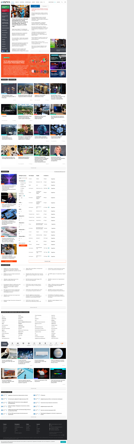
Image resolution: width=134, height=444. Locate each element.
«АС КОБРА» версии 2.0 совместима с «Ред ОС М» (56, 274)
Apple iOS (53, 317)
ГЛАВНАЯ (12, 2)
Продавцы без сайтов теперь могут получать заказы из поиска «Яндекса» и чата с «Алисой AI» (34, 274)
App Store (53, 315)
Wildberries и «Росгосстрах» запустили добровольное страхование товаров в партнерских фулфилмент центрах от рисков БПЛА (12, 270)
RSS (51, 425)
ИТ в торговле (4, 37)
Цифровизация (4, 25)
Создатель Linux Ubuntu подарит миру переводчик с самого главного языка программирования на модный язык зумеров (20, 49)
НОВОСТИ (17, 2)
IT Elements (43, 395)
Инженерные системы (39, 328)
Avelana (52, 320)
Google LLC (4, 320)
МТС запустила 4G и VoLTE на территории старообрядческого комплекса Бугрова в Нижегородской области (12, 290)
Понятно (63, 441)
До (19, 199)
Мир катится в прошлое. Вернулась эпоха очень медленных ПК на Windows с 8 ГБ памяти (39, 47)
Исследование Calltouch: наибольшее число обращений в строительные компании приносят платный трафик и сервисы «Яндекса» (12, 286)
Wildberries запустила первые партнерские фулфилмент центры (12, 274)
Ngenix (3, 330)
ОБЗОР (52, 39)
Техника (16, 430)
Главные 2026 (5, 20)
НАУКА (41, 2)
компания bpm (21, 326)
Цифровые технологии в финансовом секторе (18, 395)
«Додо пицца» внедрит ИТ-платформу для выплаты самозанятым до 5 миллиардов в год (20, 30)
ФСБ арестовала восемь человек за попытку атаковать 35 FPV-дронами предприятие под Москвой (40, 13)
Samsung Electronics (5, 338)
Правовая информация (55, 429)
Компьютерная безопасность (40, 330)
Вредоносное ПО (38, 323)
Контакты (28, 430)
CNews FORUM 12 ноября (4, 7)
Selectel (21, 190)
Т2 (18, 336)
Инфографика (4, 48)
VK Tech (19, 318)
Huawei (3, 321)
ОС (35, 333)
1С (2, 315)
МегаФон (20, 328)
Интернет (3, 41)
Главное (35, 6)
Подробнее (53, 178)
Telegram (38, 431)
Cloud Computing (38, 315)
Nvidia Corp (4, 331)
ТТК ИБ (19, 338)
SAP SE (19, 315)
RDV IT (3, 335)
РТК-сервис (20, 333)
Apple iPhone (53, 318)
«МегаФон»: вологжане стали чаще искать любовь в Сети (12, 296)
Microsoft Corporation (6, 328)
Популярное (45, 6)
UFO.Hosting (20, 317)
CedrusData (53, 321)
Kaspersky (4, 326)
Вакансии (28, 428)
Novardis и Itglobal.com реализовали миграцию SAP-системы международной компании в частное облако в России (33, 296)
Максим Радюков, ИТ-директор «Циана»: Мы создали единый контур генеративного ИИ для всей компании (40, 38)
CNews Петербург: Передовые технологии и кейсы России (19, 406)
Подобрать (23, 245)
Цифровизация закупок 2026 (47, 406)
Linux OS (53, 326)
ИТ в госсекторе (4, 32)
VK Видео (38, 428)
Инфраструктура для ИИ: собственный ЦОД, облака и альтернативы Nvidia (19, 410)
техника (4, 344)
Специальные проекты (19, 427)
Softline (21, 191)
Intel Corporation (5, 325)
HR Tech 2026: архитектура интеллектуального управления (18, 414)
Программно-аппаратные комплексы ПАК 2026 (58, 50)
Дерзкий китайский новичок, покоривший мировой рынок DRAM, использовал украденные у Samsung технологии (19, 34)
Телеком (3, 39)
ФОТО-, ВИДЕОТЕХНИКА (29, 345)
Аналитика (22, 2)
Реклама (27, 427)
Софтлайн (20, 335)
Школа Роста (4, 13)
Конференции (17, 425)
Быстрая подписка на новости (56, 424)
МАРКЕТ (33, 2)
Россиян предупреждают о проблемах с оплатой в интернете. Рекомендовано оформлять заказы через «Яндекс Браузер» (39, 23)
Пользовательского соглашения (7, 442)
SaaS (36, 320)
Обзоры (4, 430)
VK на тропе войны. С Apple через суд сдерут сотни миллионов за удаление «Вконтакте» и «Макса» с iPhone (20, 39)
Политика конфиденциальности (56, 426)
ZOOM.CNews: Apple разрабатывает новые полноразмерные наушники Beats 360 (34, 290)
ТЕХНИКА (37, 2)
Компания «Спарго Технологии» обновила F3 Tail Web (12, 301)
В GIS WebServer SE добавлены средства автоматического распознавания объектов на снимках (56, 296)
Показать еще (33, 167)
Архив (4, 431)
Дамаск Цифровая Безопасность (24, 321)
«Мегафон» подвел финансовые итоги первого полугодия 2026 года (11, 280)
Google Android (54, 325)
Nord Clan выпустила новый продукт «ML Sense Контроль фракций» (34, 280)
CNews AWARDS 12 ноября (4, 10)
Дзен (37, 432)
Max (37, 425)
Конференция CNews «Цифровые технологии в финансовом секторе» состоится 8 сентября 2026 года (40, 9)
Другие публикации (9, 261)
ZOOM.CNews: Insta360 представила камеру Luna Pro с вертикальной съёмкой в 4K (56, 269)
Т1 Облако (22, 188)
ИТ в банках (4, 34)
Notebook (36, 318)
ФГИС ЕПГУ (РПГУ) (54, 338)
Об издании (28, 425)
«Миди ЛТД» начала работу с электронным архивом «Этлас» (34, 269)
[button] (61, 2)
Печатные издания (18, 432)
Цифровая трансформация (40, 338)
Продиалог (53, 336)
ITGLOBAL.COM (23, 186)
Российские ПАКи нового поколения (5, 23)
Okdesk (52, 331)
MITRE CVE (53, 330)
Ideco (3, 323)
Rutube (38, 430)
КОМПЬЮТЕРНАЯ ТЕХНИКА (18, 345)
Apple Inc (3, 317)
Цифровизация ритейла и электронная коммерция (51, 399)
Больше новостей (33, 307)
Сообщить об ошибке (54, 428)
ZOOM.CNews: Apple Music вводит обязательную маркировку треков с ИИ (33, 301)
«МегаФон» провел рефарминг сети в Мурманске (55, 301)
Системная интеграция (39, 336)
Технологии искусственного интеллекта (49, 402)
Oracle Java (53, 333)
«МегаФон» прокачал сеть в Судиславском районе (56, 280)
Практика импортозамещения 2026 (48, 410)
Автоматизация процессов (40, 321)
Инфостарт (20, 325)
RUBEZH (3, 336)
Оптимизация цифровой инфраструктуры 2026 (18, 399)
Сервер (36, 335)
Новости (4, 425)
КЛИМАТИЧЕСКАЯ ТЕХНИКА (51, 345)
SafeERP (52, 335)
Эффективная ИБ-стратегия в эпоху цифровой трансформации (18, 403)
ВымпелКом (20, 320)
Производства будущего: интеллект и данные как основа (51, 414)
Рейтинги (3, 46)
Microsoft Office (54, 328)
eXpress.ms (53, 323)
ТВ (15, 431)
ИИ (35, 325)
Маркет (16, 428)
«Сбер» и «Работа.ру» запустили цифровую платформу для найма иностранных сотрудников (56, 285)
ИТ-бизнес (4, 44)
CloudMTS (22, 184)
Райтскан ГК (20, 331)
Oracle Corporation (5, 333)
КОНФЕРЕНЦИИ (28, 2)
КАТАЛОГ (58, 2)
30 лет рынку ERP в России (5, 16)
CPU (35, 317)
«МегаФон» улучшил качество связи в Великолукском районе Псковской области (56, 290)
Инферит (20, 323)
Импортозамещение (39, 326)
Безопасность (4, 30)
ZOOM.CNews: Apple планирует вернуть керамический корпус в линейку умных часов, (33, 285)
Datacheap (4, 318)
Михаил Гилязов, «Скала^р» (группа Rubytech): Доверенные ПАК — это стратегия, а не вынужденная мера (40, 42)
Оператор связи (38, 331)
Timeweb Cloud (23, 182)
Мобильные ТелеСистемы (23, 330)
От (19, 197)
